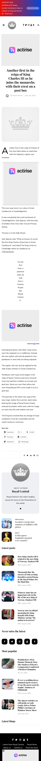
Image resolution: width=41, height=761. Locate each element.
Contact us (18, 748)
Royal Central (17, 96)
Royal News (32, 744)
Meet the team (32, 748)
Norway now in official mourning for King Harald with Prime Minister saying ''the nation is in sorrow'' (28, 615)
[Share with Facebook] (24, 455)
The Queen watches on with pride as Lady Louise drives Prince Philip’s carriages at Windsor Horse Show (28, 705)
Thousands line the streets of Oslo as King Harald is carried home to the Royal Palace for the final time (28, 577)
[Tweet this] (27, 455)
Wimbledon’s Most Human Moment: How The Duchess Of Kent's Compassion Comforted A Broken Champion (28, 664)
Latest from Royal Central (13, 744)
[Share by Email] (37, 455)
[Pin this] (34, 455)
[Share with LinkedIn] (30, 455)
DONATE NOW (33, 8)
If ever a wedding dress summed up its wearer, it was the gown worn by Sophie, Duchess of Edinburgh (28, 685)
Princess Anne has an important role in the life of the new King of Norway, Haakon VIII (27, 596)
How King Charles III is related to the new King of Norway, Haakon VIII (28, 559)
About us (7, 748)
